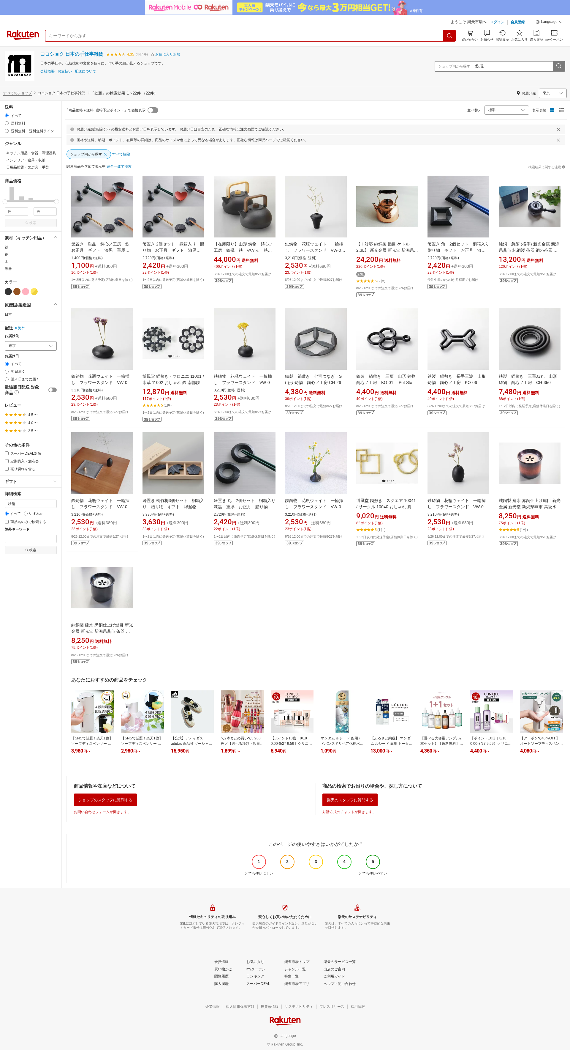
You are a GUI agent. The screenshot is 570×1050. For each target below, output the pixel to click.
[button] (549, 23)
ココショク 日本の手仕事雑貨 (71, 53)
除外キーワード (17, 529)
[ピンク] (25, 291)
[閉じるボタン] (558, 129)
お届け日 (12, 356)
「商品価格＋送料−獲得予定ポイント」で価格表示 (105, 110)
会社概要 (47, 71)
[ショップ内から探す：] (559, 66)
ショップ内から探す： (456, 66)
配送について (85, 71)
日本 (8, 314)
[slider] (5, 201)
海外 (21, 328)
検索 (32, 223)
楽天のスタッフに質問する (350, 800)
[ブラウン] (16, 291)
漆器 (8, 269)
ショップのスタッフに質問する (105, 800)
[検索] (450, 36)
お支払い (65, 71)
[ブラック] (8, 291)
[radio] (7, 115)
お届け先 (12, 336)
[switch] (52, 390)
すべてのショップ (17, 93)
